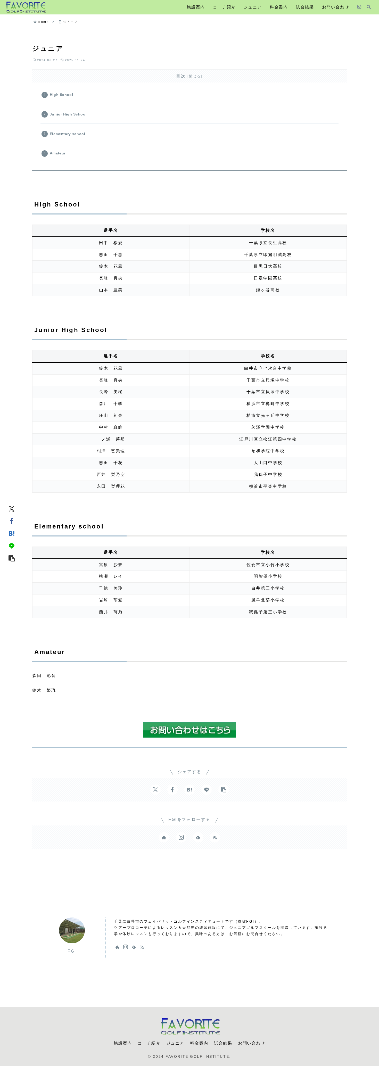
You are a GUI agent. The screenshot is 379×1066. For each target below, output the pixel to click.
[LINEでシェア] (11, 545)
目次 (181, 76)
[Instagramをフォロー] (359, 7)
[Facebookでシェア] (11, 521)
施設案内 (123, 1043)
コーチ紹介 (149, 1043)
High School (61, 95)
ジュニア (175, 1043)
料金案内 (199, 1043)
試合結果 (223, 1043)
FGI (72, 951)
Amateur (57, 153)
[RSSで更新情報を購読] (215, 837)
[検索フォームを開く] (369, 7)
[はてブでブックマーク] (11, 533)
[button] (11, 558)
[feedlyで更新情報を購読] (198, 837)
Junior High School (68, 114)
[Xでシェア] (11, 508)
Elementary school (67, 134)
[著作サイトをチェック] (164, 837)
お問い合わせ (251, 1043)
